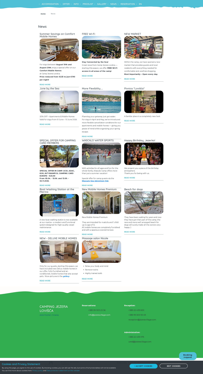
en (140, 4)
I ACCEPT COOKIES (143, 366)
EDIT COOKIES (173, 366)
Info (76, 4)
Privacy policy (37, 371)
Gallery (101, 4)
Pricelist (88, 4)
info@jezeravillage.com (99, 315)
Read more (45, 85)
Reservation (128, 4)
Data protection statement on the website (63, 371)
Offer (66, 4)
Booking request (187, 356)
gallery (66, 276)
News (113, 4)
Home (43, 14)
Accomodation (50, 4)
